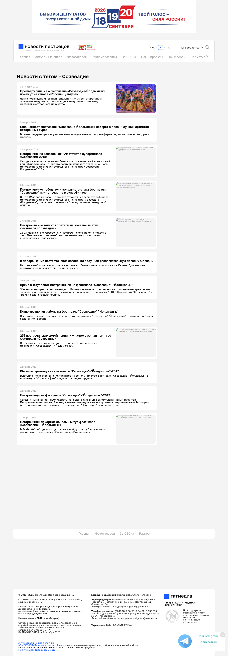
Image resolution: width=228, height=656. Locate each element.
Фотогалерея (77, 57)
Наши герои (176, 57)
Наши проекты (152, 57)
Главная (24, 57)
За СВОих (129, 57)
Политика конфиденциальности (37, 649)
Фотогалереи (105, 533)
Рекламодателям (104, 57)
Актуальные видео (48, 57)
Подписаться (208, 641)
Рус (152, 47)
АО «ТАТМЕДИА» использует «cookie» (40, 645)
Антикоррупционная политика (36, 642)
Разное (144, 533)
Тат (168, 47)
